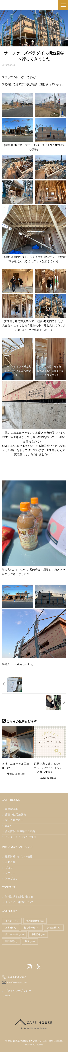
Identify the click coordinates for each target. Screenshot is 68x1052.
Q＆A (8, 826)
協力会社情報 (35, 921)
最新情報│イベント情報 (18, 856)
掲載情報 (53, 927)
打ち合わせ (31, 927)
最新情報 (38, 934)
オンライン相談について (19, 902)
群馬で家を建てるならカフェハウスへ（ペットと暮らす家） (48, 768)
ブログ (9, 868)
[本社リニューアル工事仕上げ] (18, 742)
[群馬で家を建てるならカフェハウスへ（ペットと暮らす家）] (50, 742)
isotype (40, 1044)
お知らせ (10, 862)
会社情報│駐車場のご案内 (20, 831)
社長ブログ (11, 879)
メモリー (10, 873)
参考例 (10, 927)
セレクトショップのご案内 (20, 837)
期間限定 (11, 941)
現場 (30, 941)
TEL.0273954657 (17, 977)
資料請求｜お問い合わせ (19, 896)
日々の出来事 (14, 934)
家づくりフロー (14, 820)
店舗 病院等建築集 (15, 814)
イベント (11, 921)
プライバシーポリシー (18, 990)
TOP (7, 996)
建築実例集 (11, 809)
